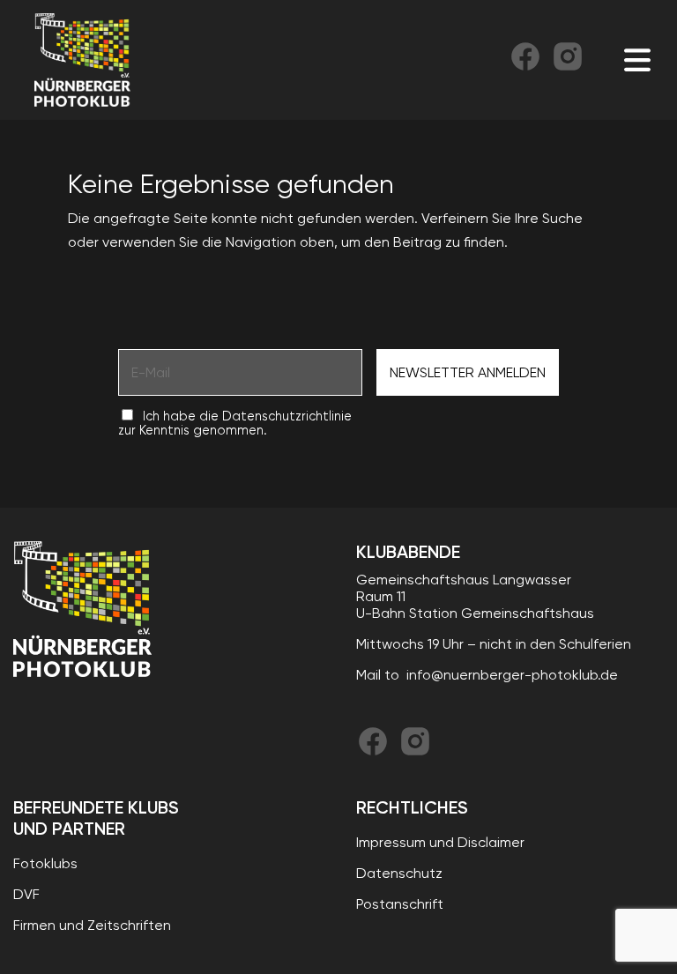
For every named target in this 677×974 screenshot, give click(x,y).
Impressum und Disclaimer (440, 842)
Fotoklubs (45, 863)
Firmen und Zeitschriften (92, 925)
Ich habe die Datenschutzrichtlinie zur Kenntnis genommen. (235, 423)
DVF (26, 894)
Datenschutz (399, 873)
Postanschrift (399, 904)
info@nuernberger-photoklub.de (512, 674)
